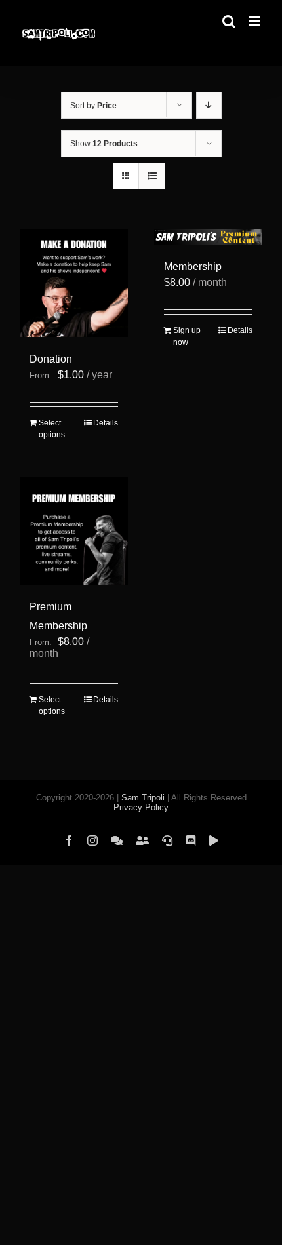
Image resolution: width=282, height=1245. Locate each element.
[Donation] (74, 283)
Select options (52, 428)
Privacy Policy (141, 807)
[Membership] (208, 237)
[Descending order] (209, 105)
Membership (193, 266)
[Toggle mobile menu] (255, 21)
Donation (51, 359)
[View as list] (152, 176)
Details (105, 422)
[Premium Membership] (74, 531)
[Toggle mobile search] (228, 21)
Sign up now (187, 336)
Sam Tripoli (143, 797)
